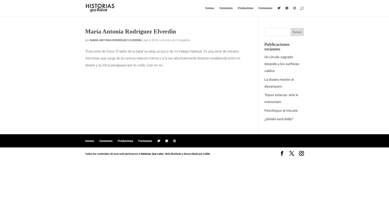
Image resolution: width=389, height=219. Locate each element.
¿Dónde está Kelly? (278, 119)
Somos (209, 8)
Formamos (265, 8)
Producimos (245, 8)
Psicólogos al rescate (281, 110)
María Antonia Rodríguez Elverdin (130, 31)
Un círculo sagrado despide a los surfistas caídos (281, 64)
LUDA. (207, 153)
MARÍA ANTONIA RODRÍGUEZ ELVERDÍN (115, 40)
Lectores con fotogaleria (175, 40)
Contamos (226, 8)
